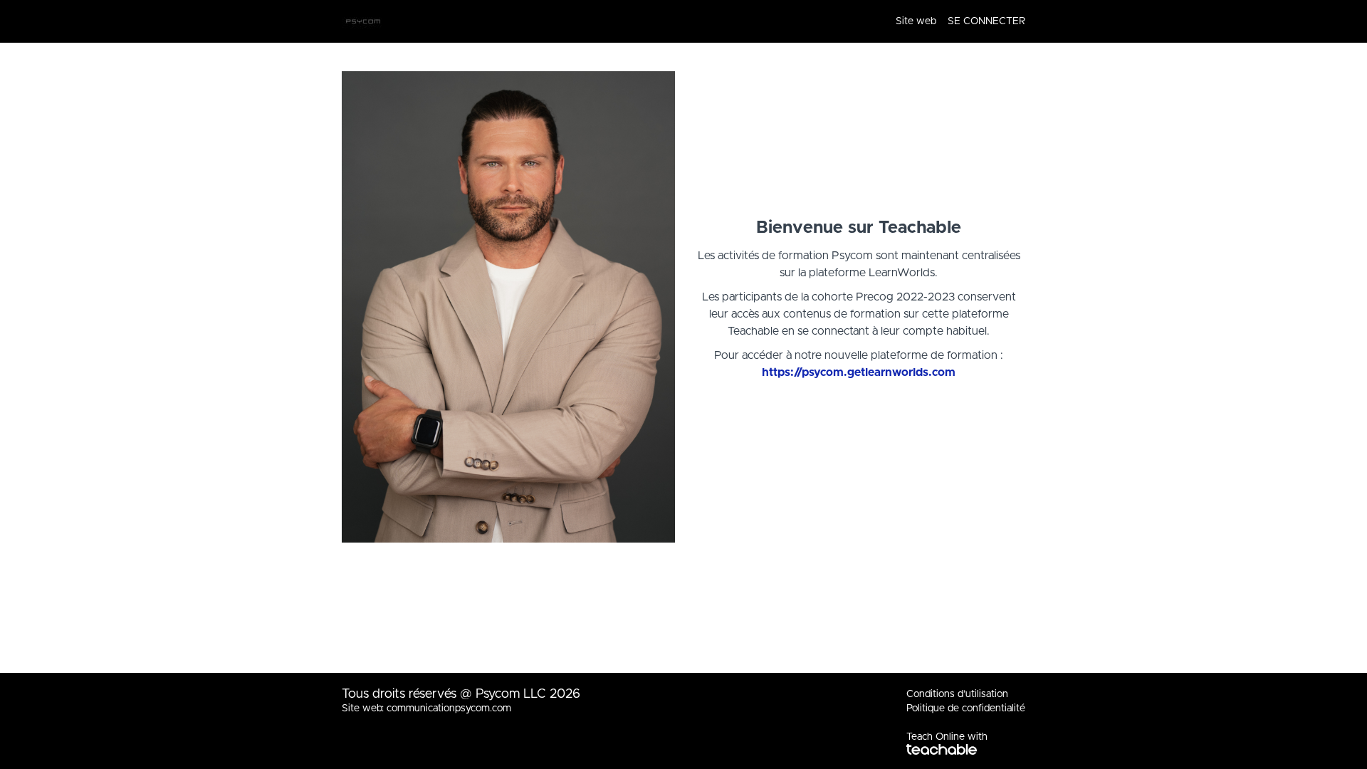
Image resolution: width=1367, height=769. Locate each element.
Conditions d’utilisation (957, 694)
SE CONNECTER (986, 21)
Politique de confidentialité (965, 708)
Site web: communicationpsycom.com (426, 708)
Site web (916, 21)
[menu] (954, 21)
